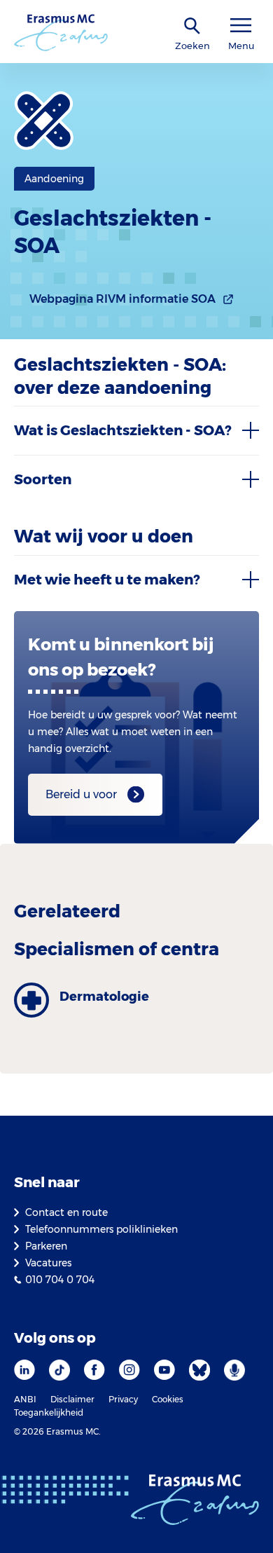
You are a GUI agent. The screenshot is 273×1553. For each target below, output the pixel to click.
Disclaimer (72, 1399)
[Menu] (241, 25)
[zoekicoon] (192, 26)
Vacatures (48, 1263)
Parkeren (46, 1246)
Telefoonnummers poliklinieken (101, 1229)
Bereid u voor (81, 794)
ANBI (25, 1399)
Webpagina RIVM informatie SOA (122, 299)
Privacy (123, 1399)
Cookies (167, 1399)
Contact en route (66, 1212)
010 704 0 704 (59, 1279)
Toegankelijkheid (48, 1412)
